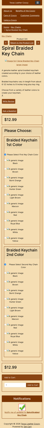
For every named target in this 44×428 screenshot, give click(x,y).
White (15, 232)
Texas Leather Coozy (30, 424)
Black (15, 163)
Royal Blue (15, 223)
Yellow (15, 241)
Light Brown (15, 197)
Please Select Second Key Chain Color (23, 265)
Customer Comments (30, 15)
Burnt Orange (15, 180)
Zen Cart (28, 426)
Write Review (8, 101)
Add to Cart (32, 385)
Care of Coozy (10, 15)
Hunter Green (15, 189)
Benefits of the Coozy (25, 11)
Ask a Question (9, 111)
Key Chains (16, 27)
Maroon (15, 206)
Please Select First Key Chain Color (22, 154)
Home (6, 27)
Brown (15, 172)
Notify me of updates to (22, 413)
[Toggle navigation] (37, 2)
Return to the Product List (21, 43)
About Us (8, 11)
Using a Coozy (10, 20)
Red (15, 215)
